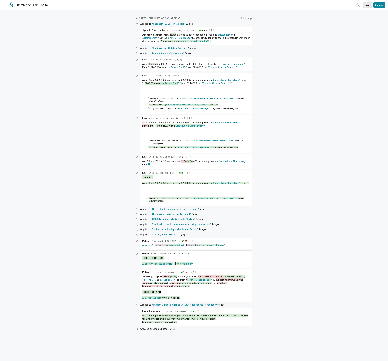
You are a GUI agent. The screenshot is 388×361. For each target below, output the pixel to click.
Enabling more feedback (165, 234)
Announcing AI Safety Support (168, 24)
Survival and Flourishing (231, 64)
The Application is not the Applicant (171, 214)
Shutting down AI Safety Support (169, 48)
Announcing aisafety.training (167, 53)
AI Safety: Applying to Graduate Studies (173, 219)
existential (223, 34)
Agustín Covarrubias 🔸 (155, 30)
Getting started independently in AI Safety (174, 229)
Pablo (145, 240)
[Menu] (5, 5)
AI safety (147, 245)
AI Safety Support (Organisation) (158, 18)
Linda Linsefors (151, 311)
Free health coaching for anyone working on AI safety (181, 224)
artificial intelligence (179, 38)
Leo (144, 59)
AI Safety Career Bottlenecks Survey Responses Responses (184, 304)
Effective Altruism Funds (220, 67)
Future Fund (177, 67)
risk (169, 245)
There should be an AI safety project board (175, 209)
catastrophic (149, 38)
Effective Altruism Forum (31, 5)
